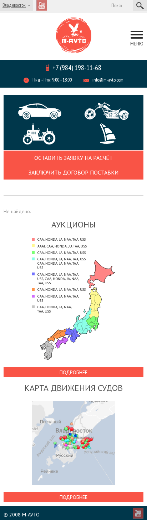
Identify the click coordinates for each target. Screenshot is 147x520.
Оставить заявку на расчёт (73, 157)
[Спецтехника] (44, 133)
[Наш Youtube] (41, 5)
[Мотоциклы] (107, 111)
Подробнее (73, 372)
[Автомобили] (40, 111)
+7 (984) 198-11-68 (76, 67)
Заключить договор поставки (73, 172)
